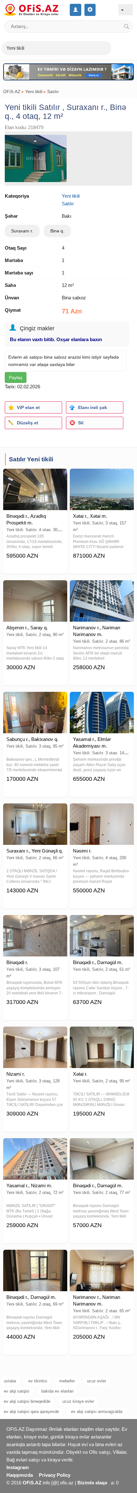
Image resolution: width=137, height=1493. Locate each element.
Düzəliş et (27, 422)
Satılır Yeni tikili (31, 459)
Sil (80, 422)
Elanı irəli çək (92, 407)
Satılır (53, 91)
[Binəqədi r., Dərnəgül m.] (102, 923)
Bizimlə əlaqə (92, 1482)
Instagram (17, 1467)
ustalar (10, 1381)
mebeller (67, 1381)
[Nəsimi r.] (102, 811)
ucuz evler (96, 1381)
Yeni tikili (33, 91)
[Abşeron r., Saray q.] (35, 588)
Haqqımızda (19, 1475)
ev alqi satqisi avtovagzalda (96, 1411)
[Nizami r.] (35, 1035)
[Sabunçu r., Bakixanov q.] (35, 700)
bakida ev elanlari (57, 1391)
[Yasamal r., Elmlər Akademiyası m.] (102, 700)
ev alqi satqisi (16, 1391)
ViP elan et (28, 407)
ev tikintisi (37, 1381)
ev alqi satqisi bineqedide (27, 1401)
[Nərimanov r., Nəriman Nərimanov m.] (102, 588)
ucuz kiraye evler (78, 1401)
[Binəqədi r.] (35, 923)
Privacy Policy (54, 1475)
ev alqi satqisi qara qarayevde (31, 1411)
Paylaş (15, 377)
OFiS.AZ (11, 91)
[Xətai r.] (102, 1035)
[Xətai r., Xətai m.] (102, 477)
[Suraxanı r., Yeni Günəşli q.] (35, 811)
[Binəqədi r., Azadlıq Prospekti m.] (35, 477)
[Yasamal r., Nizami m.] (35, 1146)
